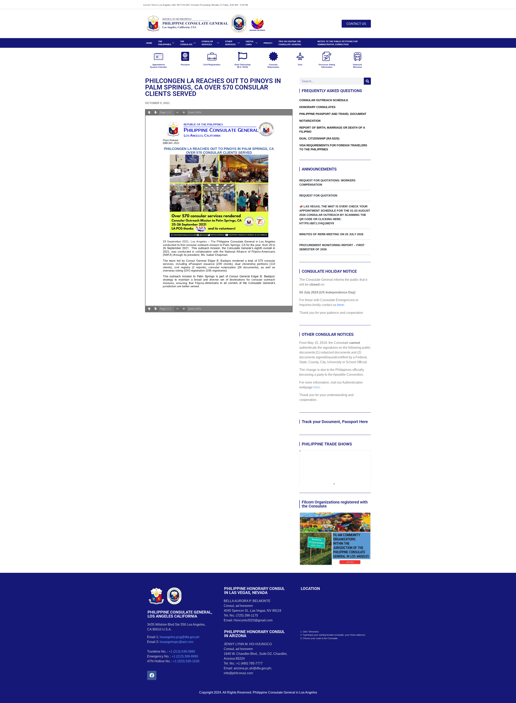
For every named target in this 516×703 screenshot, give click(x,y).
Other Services (230, 43)
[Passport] (185, 56)
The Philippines (164, 43)
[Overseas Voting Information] (326, 56)
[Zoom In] (184, 112)
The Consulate (186, 43)
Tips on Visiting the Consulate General (290, 43)
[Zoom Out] (177, 112)
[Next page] (156, 112)
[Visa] (300, 56)
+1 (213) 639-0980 (182, 651)
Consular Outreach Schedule (323, 100)
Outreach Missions (357, 65)
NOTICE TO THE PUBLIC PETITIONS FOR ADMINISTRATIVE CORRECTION (337, 43)
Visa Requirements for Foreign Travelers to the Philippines (333, 147)
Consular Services (207, 43)
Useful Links (250, 43)
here (340, 305)
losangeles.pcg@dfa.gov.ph (179, 637)
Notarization (309, 120)
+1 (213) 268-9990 (185, 656)
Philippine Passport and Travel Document (332, 113)
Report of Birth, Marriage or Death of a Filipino (332, 129)
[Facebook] (151, 675)
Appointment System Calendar (158, 65)
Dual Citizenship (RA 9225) (319, 138)
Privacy (268, 43)
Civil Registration (211, 64)
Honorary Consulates (317, 107)
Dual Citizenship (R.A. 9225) (243, 65)
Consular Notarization (273, 65)
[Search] (367, 81)
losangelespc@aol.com (176, 642)
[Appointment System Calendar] (158, 56)
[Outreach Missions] (357, 56)
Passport (185, 64)
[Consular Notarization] (273, 56)
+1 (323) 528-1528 (186, 661)
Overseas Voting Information (327, 65)
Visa (300, 64)
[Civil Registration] (211, 56)
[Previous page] (149, 112)
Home (149, 43)
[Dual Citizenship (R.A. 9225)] (242, 56)
